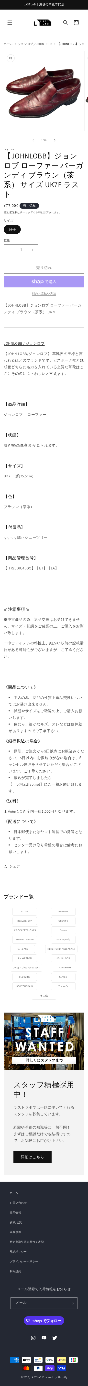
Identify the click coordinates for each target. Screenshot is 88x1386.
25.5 (15, 229)
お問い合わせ (18, 1202)
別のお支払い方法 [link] (44, 293)
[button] (9, 22)
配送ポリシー (18, 1251)
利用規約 (15, 1271)
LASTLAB (36, 1377)
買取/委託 (16, 1222)
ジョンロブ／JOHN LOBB (35, 44)
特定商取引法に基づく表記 (27, 1242)
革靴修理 (15, 1232)
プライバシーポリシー (24, 1261)
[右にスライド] (54, 140)
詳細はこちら (32, 1157)
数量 (7, 240)
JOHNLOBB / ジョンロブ (24, 343)
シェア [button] (14, 866)
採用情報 (15, 1212)
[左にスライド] (33, 140)
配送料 (13, 212)
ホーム (8, 44)
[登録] (71, 1303)
